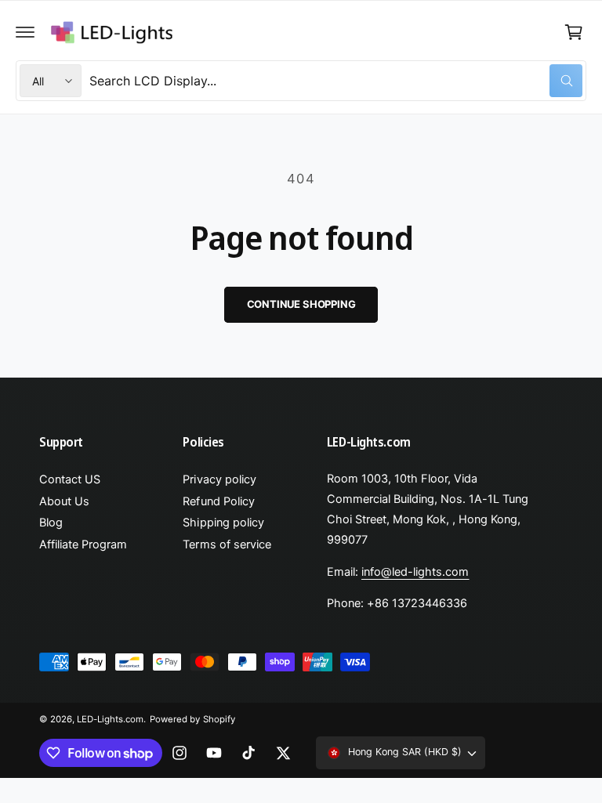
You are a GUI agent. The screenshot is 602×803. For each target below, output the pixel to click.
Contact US (69, 479)
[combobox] (335, 80)
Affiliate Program (83, 544)
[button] (25, 32)
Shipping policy (223, 522)
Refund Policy (218, 501)
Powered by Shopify (192, 719)
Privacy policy (219, 479)
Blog (51, 522)
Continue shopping (301, 304)
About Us (64, 501)
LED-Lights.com (110, 719)
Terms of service (226, 544)
